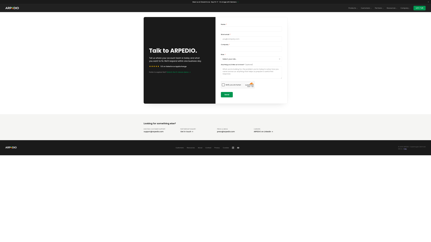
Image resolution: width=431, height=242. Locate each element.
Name (224, 24)
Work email (226, 34)
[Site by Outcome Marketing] (405, 149)
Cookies (226, 148)
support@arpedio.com (154, 131)
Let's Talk (419, 8)
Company (404, 8)
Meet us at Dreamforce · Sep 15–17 (215, 2)
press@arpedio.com (226, 131)
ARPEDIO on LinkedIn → (263, 131)
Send (226, 94)
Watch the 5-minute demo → (179, 72)
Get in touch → (186, 131)
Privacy (217, 148)
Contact (208, 148)
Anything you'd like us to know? (237, 65)
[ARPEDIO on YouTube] (238, 148)
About (200, 148)
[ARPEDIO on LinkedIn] (233, 148)
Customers (365, 8)
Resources (391, 8)
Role (223, 54)
